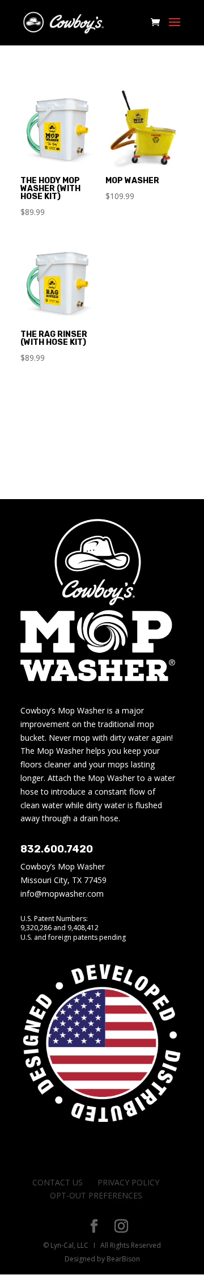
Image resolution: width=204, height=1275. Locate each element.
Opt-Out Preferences (96, 1195)
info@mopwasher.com (62, 893)
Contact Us (57, 1182)
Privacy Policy (128, 1182)
